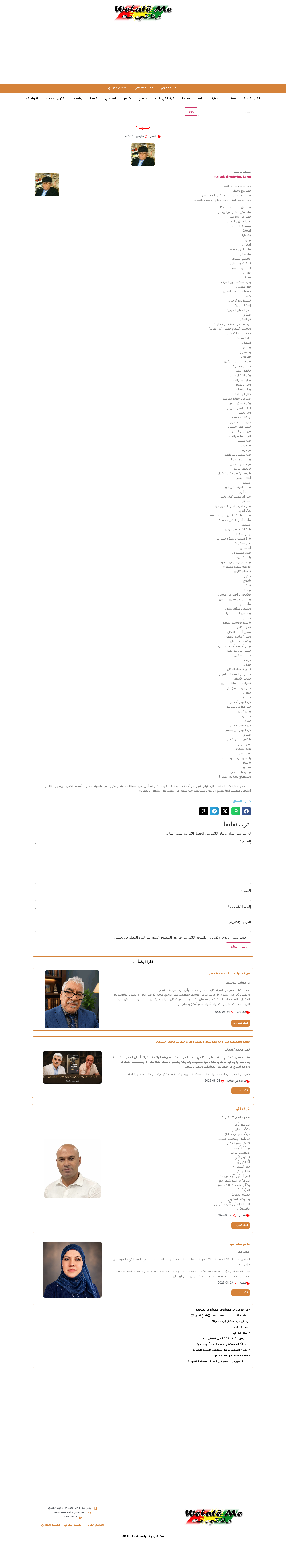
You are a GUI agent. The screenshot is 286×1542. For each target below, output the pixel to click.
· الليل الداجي (241, 1333)
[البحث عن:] (226, 112)
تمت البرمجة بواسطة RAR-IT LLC (143, 1536)
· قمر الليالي (242, 1327)
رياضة (78, 99)
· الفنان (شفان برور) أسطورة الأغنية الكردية (221, 1350)
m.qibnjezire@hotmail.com (232, 177)
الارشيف (32, 99)
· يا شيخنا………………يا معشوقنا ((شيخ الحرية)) (220, 1315)
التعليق (245, 841)
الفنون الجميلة (56, 99)
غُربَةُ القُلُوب (242, 1109)
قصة (93, 99)
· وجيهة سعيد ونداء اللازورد (231, 1356)
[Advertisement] (143, 54)
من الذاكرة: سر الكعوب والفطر (229, 974)
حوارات (214, 99)
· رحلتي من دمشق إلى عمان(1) (231, 1321)
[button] (246, 811)
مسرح (143, 99)
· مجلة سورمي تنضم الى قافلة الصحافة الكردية (219, 1361)
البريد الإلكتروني (239, 906)
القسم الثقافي (144, 88)
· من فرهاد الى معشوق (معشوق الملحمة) (222, 1310)
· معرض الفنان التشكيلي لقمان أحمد (225, 1338)
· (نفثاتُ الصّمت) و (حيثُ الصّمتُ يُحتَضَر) (223, 1344)
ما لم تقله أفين (239, 1244)
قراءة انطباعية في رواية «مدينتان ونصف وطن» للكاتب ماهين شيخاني (202, 1042)
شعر (127, 99)
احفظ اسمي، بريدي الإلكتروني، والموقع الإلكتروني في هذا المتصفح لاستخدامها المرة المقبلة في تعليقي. (180, 937)
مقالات (231, 99)
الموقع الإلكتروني (240, 921)
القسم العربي (169, 88)
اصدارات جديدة (192, 99)
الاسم (246, 890)
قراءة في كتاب (164, 99)
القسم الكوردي (117, 88)
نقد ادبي (110, 99)
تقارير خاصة (252, 99)
